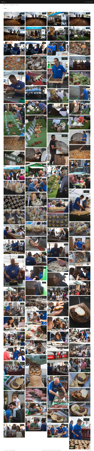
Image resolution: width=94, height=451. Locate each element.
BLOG (88, 1)
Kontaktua (91, 1)
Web (86, 1)
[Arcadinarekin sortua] (90, 450)
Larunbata (17, 4)
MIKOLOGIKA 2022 (12, 4)
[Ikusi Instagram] (89, 450)
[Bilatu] (83, 10)
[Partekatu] (87, 450)
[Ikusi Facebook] (88, 450)
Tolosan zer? (7, 4)
